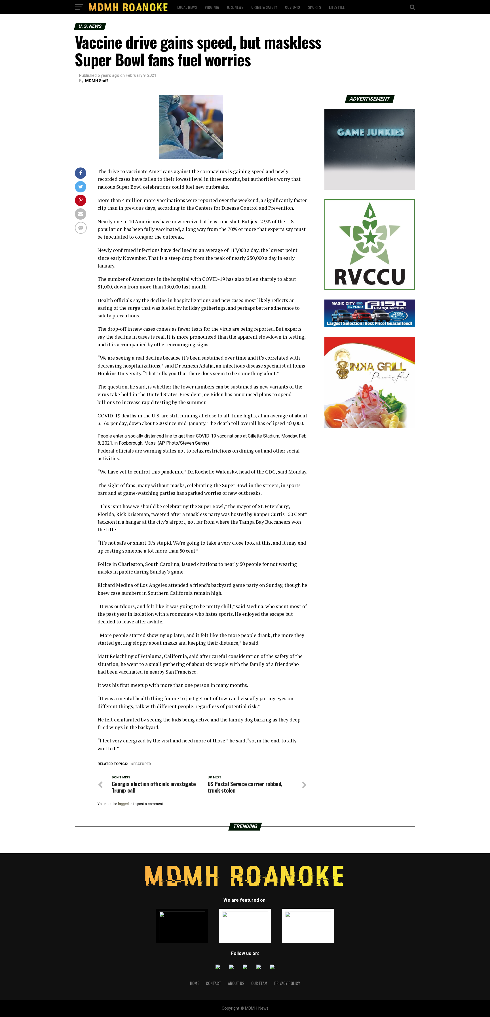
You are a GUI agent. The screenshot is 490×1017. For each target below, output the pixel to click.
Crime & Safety (264, 7)
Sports (314, 7)
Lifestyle (337, 7)
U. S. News (235, 7)
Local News (187, 7)
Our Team (259, 983)
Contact (213, 983)
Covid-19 (292, 7)
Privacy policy (287, 983)
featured (142, 764)
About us (236, 983)
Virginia (212, 7)
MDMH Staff (96, 80)
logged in (125, 804)
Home (194, 983)
